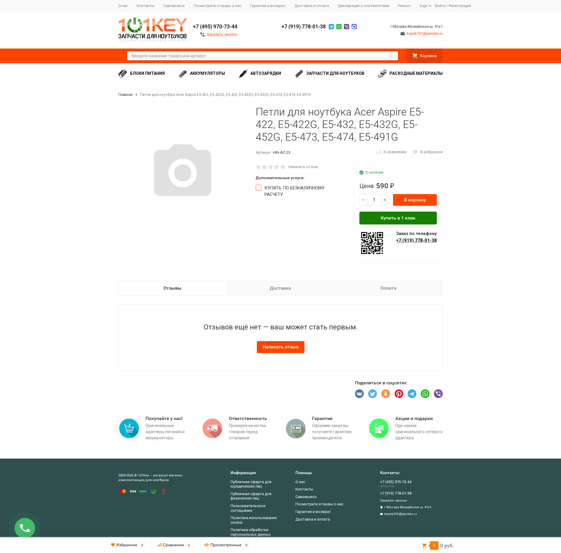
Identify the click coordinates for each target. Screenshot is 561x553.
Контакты (146, 6)
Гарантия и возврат (268, 6)
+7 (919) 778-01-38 (303, 26)
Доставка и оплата (312, 6)
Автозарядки (265, 73)
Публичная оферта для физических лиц (251, 496)
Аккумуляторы (207, 73)
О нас (123, 6)
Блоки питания (147, 73)
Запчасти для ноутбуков (335, 73)
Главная (125, 94)
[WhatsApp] (425, 393)
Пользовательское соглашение (248, 508)
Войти (440, 6)
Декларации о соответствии (363, 6)
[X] (372, 393)
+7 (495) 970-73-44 (215, 26)
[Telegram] (412, 393)
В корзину (415, 200)
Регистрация (460, 6)
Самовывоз (174, 6)
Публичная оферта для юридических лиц (251, 484)
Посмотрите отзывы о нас (217, 6)
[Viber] (438, 393)
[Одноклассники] (385, 393)
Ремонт (404, 6)
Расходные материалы (416, 73)
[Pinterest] (398, 393)
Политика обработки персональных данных (251, 532)
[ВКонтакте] (359, 393)
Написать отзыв (303, 167)
